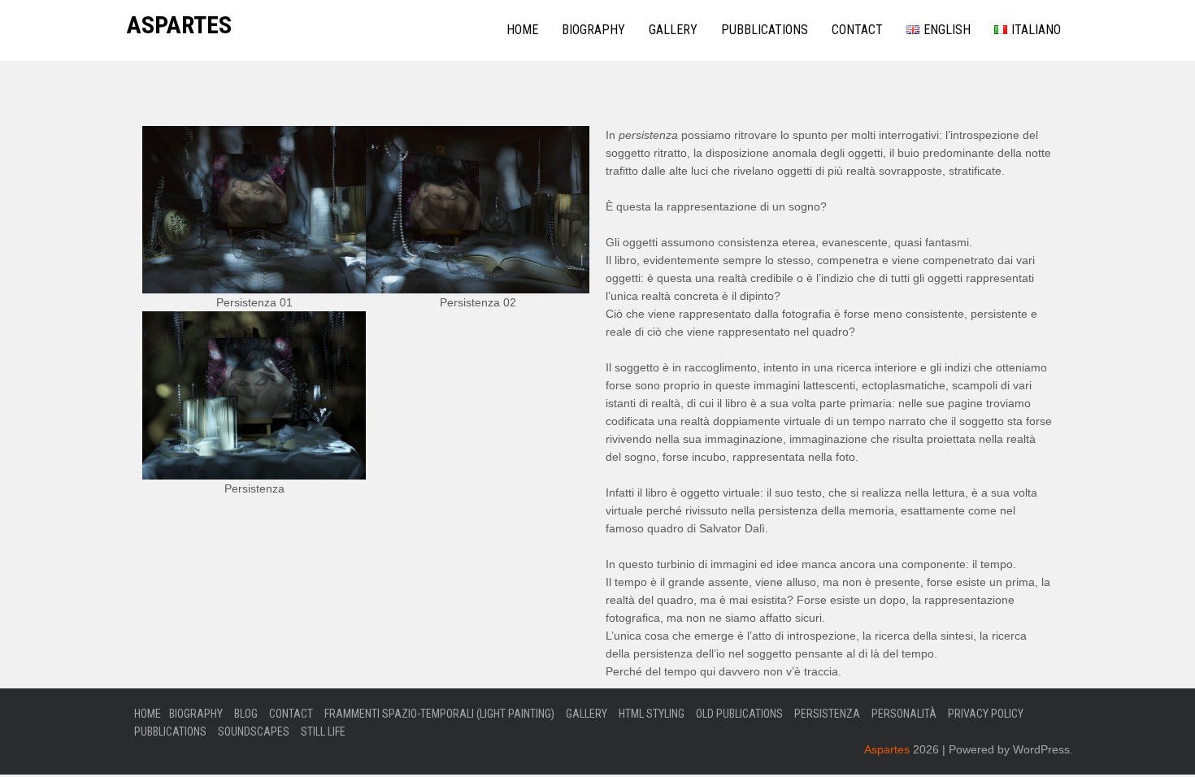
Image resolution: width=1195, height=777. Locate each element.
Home (522, 29)
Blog (246, 713)
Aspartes (179, 25)
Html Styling (651, 713)
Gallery (673, 29)
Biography (593, 29)
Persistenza (827, 713)
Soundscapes (253, 731)
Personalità (903, 713)
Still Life (323, 731)
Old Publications (739, 713)
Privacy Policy (985, 713)
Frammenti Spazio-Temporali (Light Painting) (439, 713)
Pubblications (764, 29)
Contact (857, 29)
